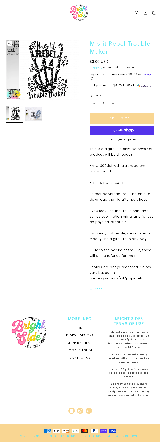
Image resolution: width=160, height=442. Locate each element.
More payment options (122, 139)
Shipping (96, 67)
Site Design (94, 436)
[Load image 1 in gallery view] (14, 113)
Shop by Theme (79, 343)
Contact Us (79, 358)
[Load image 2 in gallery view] (33, 113)
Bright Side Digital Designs (57, 436)
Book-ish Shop (80, 350)
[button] (6, 12)
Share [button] (98, 288)
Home (80, 328)
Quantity (95, 95)
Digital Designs (80, 335)
